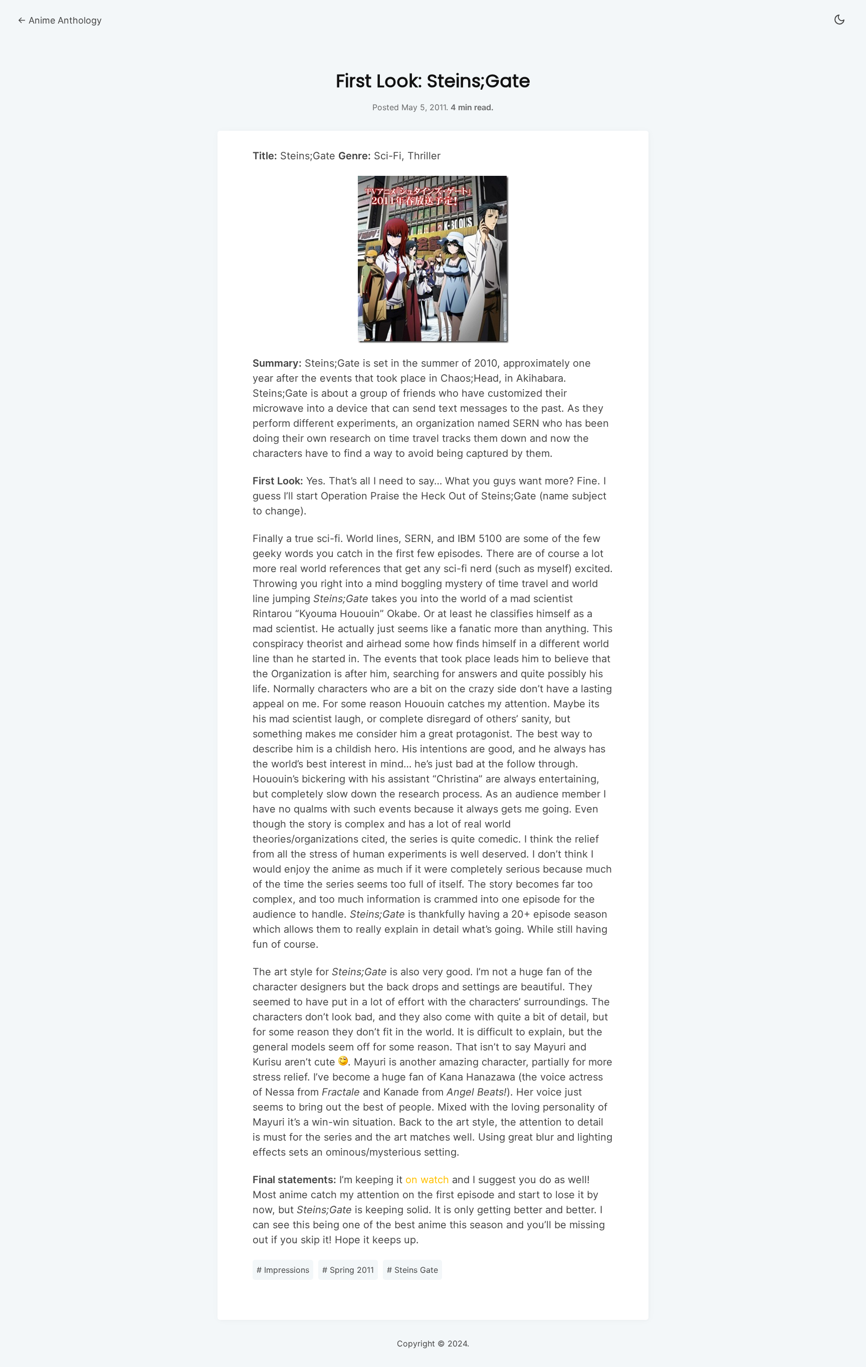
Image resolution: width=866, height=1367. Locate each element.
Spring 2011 (348, 1270)
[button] (839, 20)
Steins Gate (412, 1270)
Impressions (283, 1270)
